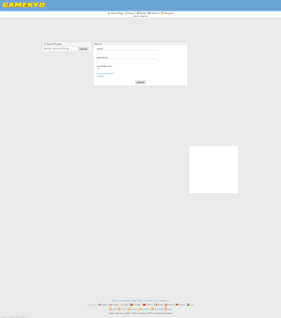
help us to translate (121, 300)
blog (134, 300)
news (131, 13)
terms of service (145, 300)
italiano (160, 305)
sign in (136, 16)
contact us (164, 300)
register (144, 16)
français (115, 305)
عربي (192, 305)
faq (155, 300)
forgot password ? (106, 73)
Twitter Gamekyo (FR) (141, 313)
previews (146, 309)
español (171, 305)
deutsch (182, 305)
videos (155, 13)
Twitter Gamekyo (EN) (118, 313)
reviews (169, 13)
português (137, 305)
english (104, 305)
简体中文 (149, 305)
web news (158, 309)
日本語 (126, 305)
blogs (143, 13)
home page (117, 13)
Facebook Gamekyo (163, 313)
